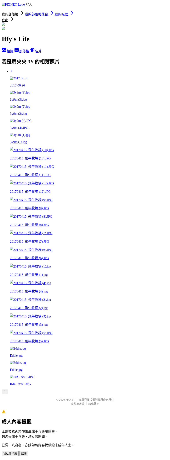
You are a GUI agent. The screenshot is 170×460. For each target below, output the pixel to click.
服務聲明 (93, 403)
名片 (38, 51)
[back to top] (5, 391)
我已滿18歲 (10, 453)
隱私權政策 (77, 403)
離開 (24, 453)
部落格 (24, 51)
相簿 (10, 51)
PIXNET (70, 399)
